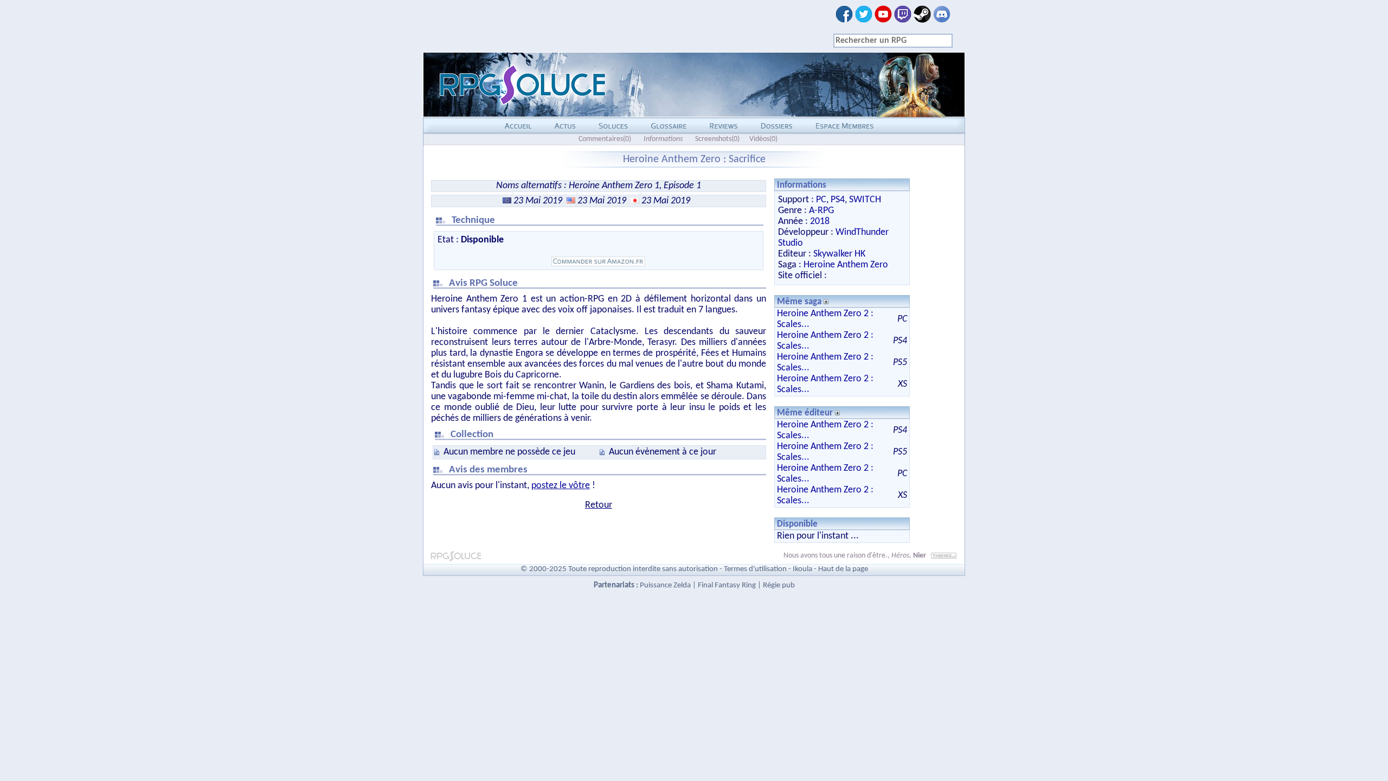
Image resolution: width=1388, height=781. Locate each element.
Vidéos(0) (763, 139)
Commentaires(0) (605, 139)
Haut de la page (843, 569)
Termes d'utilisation (755, 569)
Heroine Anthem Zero (846, 265)
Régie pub (779, 585)
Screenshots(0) (717, 139)
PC (821, 200)
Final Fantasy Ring (727, 585)
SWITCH (865, 200)
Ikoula (802, 569)
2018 (820, 221)
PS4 (838, 200)
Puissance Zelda (665, 585)
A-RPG (821, 211)
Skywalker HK (839, 254)
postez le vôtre (560, 486)
